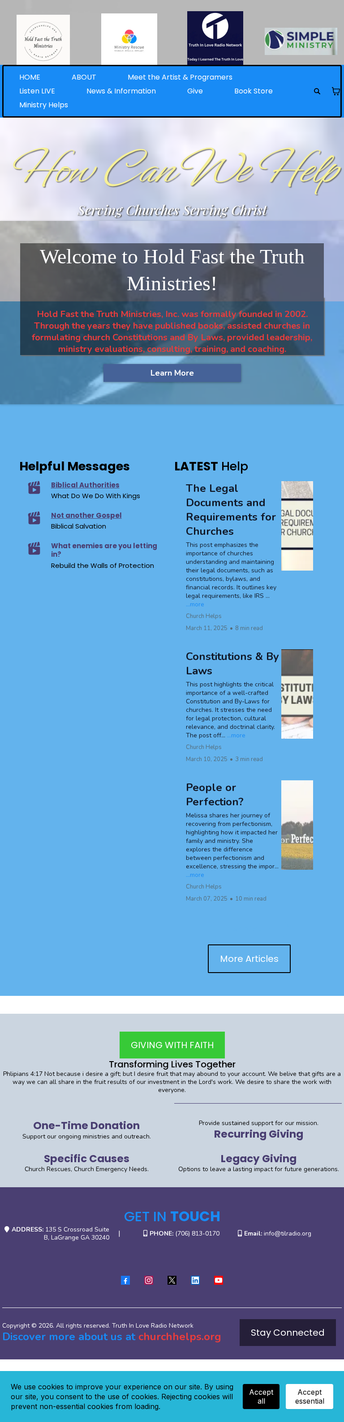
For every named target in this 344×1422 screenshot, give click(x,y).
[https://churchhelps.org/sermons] (34, 487)
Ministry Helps (43, 105)
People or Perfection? (215, 794)
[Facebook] (125, 1280)
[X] (172, 1280)
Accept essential (309, 1396)
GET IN (172, 1216)
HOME (29, 77)
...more (195, 604)
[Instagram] (148, 1280)
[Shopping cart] (335, 91)
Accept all (261, 1396)
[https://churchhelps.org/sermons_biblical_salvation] (34, 518)
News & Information (121, 91)
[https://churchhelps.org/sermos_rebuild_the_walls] (34, 548)
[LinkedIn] (195, 1280)
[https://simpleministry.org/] (301, 41)
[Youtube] (218, 1280)
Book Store (253, 91)
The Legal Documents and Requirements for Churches (231, 509)
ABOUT (84, 77)
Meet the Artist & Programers (180, 77)
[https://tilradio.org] (215, 39)
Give (195, 91)
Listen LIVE (37, 91)
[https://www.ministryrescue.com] (129, 41)
